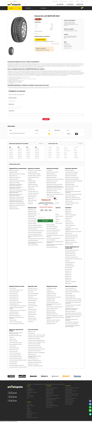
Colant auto (30, 201)
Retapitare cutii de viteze (33, 364)
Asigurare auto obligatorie (70, 281)
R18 (36, 147)
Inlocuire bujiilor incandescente (72, 322)
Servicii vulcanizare (68, 404)
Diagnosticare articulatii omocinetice (17, 173)
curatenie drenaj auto (13, 312)
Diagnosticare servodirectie (34, 211)
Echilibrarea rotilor (68, 402)
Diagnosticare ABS (13, 172)
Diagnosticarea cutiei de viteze (53, 192)
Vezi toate (41, 143)
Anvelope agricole (30, 389)
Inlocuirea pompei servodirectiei (35, 232)
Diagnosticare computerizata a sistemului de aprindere (15, 195)
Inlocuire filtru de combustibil (71, 323)
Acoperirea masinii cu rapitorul (34, 175)
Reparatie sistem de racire (16, 286)
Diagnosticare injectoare (70, 311)
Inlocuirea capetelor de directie (34, 221)
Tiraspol (49, 155)
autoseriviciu (30, 297)
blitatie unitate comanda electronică (54, 306)
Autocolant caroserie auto (33, 193)
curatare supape (68, 293)
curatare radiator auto (13, 295)
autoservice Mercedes (32, 305)
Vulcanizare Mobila (68, 389)
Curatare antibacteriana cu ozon (16, 290)
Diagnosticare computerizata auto (16, 197)
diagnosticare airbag (51, 312)
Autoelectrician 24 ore (51, 295)
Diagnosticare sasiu (69, 187)
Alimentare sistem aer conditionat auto (73, 258)
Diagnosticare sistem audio (52, 321)
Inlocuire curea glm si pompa (15, 321)
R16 (18, 147)
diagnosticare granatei (51, 182)
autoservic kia (68, 218)
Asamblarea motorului (32, 290)
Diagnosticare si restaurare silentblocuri (73, 194)
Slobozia (65, 148)
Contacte (77, 1)
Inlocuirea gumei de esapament (53, 238)
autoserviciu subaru (32, 314)
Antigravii (30, 179)
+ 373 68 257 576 (79, 4)
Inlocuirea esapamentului (52, 233)
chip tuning (30, 321)
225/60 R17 (28, 152)
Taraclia (75, 154)
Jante (28, 398)
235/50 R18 (37, 152)
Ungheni (76, 155)
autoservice (67, 220)
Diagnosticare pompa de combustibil (73, 313)
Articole (28, 407)
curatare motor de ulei (14, 291)
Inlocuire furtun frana (13, 349)
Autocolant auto (31, 189)
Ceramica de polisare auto (33, 200)
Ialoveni (57, 155)
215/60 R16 (20, 150)
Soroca (57, 150)
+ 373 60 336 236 (69, 4)
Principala (9, 11)
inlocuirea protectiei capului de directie (36, 238)
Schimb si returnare (63, 1)
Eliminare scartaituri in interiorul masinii (36, 349)
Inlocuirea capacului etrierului (15, 356)
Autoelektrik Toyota (51, 298)
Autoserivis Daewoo (32, 300)
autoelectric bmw (50, 291)
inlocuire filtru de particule (52, 226)
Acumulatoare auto (30, 396)
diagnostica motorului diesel (71, 242)
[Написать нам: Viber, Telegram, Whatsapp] (90, 414)
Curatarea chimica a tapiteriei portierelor (36, 342)
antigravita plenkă (32, 180)
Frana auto (11, 337)
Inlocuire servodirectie (32, 220)
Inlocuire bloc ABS (13, 340)
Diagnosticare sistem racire (15, 315)
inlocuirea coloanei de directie (34, 223)
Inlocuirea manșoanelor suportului (16, 365)
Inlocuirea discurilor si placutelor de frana (18, 360)
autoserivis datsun (69, 216)
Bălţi (75, 148)
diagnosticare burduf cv (52, 177)
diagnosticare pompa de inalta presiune (73, 314)
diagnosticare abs (69, 243)
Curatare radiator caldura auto (15, 302)
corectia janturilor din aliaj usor (71, 172)
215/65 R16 (20, 152)
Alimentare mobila (68, 392)
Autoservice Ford (31, 304)
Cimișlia (57, 152)
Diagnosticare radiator (14, 313)
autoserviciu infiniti (32, 311)
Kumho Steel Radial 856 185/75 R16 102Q (17, 133)
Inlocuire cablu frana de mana (15, 342)
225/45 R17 (28, 150)
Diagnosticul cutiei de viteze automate (55, 194)
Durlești (57, 154)
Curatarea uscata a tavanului (34, 345)
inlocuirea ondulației (51, 239)
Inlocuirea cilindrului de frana (15, 358)
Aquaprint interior (32, 331)
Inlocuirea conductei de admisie (53, 230)
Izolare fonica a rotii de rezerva (34, 350)
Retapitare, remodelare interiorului (35, 365)
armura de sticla (68, 269)
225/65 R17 (28, 154)
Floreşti (57, 157)
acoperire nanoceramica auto (71, 257)
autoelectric (49, 290)
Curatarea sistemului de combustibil (73, 305)
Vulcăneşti (76, 157)
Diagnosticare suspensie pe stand (72, 197)
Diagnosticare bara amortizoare (71, 177)
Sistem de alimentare (71, 286)
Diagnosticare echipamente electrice (17, 205)
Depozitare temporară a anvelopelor (72, 387)
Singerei (50, 154)
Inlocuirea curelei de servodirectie (35, 227)
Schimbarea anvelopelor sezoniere (71, 393)
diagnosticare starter (51, 323)
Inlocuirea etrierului (13, 361)
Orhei (65, 152)
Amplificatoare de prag (51, 288)
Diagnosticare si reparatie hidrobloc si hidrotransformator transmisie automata (55, 187)
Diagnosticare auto (13, 175)
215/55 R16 (19, 148)
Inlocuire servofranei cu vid (15, 353)
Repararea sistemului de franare (52, 405)
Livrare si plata (54, 1)
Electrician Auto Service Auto (32, 417)
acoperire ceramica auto (70, 253)
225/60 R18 (37, 150)
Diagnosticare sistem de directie (35, 213)
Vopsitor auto (29, 411)
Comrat (49, 148)
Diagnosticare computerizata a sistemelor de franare (15, 192)
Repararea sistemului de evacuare (52, 395)
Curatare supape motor (70, 295)
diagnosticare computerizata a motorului (18, 189)
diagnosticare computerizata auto (16, 198)
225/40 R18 (37, 148)
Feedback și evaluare (17, 91)
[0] (81, 8)
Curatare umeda (31, 333)
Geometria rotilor (68, 201)
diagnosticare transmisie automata (54, 188)
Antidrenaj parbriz (69, 264)
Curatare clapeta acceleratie (71, 290)
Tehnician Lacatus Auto (31, 413)
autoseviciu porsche (32, 319)
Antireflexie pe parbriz (70, 265)
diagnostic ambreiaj (51, 173)
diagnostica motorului (70, 238)
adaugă (46, 119)
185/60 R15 (11, 148)
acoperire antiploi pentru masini (72, 250)
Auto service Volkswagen (70, 214)
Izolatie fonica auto (32, 354)
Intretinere (68, 207)
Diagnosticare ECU (13, 206)
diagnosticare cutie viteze (52, 180)
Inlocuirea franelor (13, 363)
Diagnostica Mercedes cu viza (71, 236)
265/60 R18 (37, 156)
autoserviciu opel (68, 221)
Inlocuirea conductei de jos (52, 231)
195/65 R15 (11, 156)
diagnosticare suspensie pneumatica (73, 199)
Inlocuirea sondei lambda (52, 247)
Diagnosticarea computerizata (18, 168)
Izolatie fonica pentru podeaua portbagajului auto (34, 357)
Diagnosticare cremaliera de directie (17, 203)
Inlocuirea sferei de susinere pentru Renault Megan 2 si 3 (35, 243)
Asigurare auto (68, 209)
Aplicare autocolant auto (33, 186)
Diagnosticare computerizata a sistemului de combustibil (71, 309)
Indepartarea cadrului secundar (72, 202)
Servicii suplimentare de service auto (72, 247)
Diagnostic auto (68, 233)
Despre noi (71, 1)
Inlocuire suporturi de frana (15, 354)
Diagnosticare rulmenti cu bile (71, 186)
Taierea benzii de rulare (69, 401)
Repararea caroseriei (34, 168)
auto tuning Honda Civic (70, 288)
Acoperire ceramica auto (70, 251)
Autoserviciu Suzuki (69, 223)
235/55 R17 (28, 156)
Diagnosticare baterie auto (15, 177)
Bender (49, 150)
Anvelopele (13, 11)
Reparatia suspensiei (71, 168)
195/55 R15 (11, 152)
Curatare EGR (68, 227)
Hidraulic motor (12, 339)
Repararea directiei (33, 207)
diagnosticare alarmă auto (52, 313)
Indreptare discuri (69, 204)
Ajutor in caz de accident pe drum (71, 395)
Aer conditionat (12, 288)
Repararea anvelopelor (69, 399)
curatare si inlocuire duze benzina (72, 291)
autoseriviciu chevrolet (33, 298)
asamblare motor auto (32, 288)
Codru (65, 147)
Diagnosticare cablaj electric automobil (55, 315)
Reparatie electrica (52, 286)
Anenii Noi (76, 147)
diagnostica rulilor (31, 209)
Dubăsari (76, 152)
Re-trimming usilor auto (33, 358)
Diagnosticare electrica (14, 208)
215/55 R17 (28, 148)
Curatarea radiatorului (13, 304)
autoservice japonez (69, 170)
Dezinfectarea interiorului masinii (35, 347)
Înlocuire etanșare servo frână (15, 344)
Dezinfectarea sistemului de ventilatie (73, 231)
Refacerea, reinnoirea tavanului (34, 360)
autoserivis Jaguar (32, 302)
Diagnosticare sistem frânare (15, 335)
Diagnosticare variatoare (52, 190)
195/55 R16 (20, 154)
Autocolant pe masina (32, 194)
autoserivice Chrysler (32, 295)
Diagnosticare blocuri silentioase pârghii (73, 180)
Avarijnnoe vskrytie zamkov (52, 302)
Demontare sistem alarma (52, 308)
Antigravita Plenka (32, 182)
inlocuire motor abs (13, 351)
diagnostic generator (51, 310)
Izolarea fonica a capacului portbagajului (36, 352)
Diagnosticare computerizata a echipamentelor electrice (15, 188)
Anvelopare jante (68, 267)
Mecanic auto (29, 414)
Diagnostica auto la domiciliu (71, 235)
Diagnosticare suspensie (70, 195)
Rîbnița (65, 157)
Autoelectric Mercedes (51, 293)
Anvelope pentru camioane (32, 392)
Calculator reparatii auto (70, 225)
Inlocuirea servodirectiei (33, 240)
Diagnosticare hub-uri (69, 182)
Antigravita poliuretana (33, 184)
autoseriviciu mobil (51, 300)
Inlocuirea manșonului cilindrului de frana (18, 367)
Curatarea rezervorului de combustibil (73, 298)
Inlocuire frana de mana (14, 347)
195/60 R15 (11, 154)
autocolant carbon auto (33, 191)
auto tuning (30, 291)
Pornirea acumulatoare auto (70, 398)
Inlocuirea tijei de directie (33, 244)
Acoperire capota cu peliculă (34, 173)
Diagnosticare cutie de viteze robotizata (55, 179)
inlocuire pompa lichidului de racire (16, 323)
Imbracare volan (31, 216)
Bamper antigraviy (32, 196)
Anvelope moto (30, 390)
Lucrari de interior (33, 329)
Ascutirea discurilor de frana (52, 172)
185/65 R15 (11, 150)
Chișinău (50, 147)
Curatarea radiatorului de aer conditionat (18, 305)
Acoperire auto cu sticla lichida (34, 170)
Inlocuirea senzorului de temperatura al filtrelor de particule (55, 245)
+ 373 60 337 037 (59, 4)
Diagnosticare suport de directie (35, 214)
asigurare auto (31, 187)
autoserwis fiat (31, 316)
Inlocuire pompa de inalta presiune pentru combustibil (72, 326)
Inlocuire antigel (12, 320)
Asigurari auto (68, 283)
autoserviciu (30, 307)
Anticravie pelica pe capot (33, 177)
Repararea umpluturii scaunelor (34, 362)
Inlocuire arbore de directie (33, 218)
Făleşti (57, 147)
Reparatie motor (32, 286)
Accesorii (28, 393)
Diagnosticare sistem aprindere (53, 320)
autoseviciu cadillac (32, 318)
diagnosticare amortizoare (70, 175)
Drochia (75, 150)
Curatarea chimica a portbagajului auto (36, 340)
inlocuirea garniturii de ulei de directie (36, 230)
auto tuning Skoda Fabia (33, 293)
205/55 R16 (20, 156)
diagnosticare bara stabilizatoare (72, 179)
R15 (10, 147)
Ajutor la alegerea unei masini (70, 390)
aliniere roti (67, 260)
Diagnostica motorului (14, 170)
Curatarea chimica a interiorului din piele (36, 335)
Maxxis (17, 11)
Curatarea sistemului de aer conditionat (17, 310)
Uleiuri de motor (30, 395)
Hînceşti (58, 148)
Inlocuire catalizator (51, 224)
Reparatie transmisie (52, 168)
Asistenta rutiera (68, 396)
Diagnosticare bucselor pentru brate (17, 180)
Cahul (65, 155)
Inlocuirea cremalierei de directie (35, 225)
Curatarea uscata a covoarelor (34, 343)
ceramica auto (31, 198)
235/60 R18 (37, 154)
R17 (27, 147)
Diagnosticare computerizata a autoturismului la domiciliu (15, 185)
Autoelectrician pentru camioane (54, 297)
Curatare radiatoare (13, 293)
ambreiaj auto (49, 170)
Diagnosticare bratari (13, 179)
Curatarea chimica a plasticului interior (36, 336)
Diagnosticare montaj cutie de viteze (54, 184)
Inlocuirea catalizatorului (52, 228)
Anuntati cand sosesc (55, 43)
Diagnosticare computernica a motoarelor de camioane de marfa (16, 201)
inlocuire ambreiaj (50, 195)
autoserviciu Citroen (32, 309)
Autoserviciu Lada (31, 312)
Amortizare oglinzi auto (70, 262)
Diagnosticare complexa (14, 182)
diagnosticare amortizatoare (71, 173)
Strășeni (50, 152)
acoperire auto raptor (32, 172)
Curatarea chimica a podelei (34, 338)
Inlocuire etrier (12, 346)
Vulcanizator (29, 416)
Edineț (65, 154)
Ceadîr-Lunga (66, 150)
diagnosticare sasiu (69, 189)
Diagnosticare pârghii (69, 184)
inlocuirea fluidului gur (32, 228)
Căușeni (49, 157)
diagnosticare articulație (52, 175)
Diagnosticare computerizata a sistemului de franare (15, 333)
